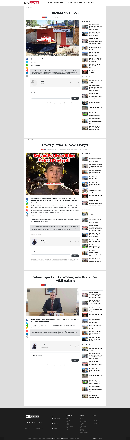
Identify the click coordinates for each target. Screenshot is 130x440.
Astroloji (95, 424)
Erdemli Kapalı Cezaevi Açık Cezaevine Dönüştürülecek (94, 54)
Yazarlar (56, 421)
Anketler (95, 420)
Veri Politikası (28, 430)
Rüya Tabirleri (97, 423)
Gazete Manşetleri (84, 432)
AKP (89, 2)
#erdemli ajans (39, 234)
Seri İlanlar (82, 429)
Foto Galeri (56, 416)
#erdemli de (61, 339)
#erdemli (33, 234)
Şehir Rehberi (83, 430)
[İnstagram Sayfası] (30, 422)
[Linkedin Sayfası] (35, 422)
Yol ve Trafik (82, 420)
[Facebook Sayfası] (26, 422)
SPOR (71, 2)
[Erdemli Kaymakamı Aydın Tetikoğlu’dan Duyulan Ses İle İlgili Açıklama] (52, 302)
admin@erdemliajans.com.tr (46, 83)
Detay (95, 438)
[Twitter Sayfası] (28, 422)
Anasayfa (27, 7)
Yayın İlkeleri (27, 428)
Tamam (100, 438)
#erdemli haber (46, 339)
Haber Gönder (39, 430)
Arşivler (56, 423)
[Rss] (37, 422)
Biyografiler (96, 421)
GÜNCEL (50, 2)
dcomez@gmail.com (44, 242)
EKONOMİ (56, 2)
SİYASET (62, 2)
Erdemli (33, 219)
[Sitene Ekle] (42, 422)
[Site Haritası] (40, 422)
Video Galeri (57, 418)
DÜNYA (85, 2)
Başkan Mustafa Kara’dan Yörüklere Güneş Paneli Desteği (95, 47)
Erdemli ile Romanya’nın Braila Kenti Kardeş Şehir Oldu (95, 66)
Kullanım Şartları (39, 427)
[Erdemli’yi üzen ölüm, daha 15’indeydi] (52, 173)
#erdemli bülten (54, 339)
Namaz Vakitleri (83, 421)
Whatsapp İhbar (39, 428)
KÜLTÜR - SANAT (78, 2)
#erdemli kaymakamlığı (69, 339)
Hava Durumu (83, 418)
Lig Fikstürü (82, 424)
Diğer (92, 2)
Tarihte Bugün (83, 426)
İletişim (55, 428)
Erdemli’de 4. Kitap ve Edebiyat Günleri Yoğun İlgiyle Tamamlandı (94, 34)
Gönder (75, 98)
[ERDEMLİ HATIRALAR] (52, 37)
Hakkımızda (27, 427)
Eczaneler (82, 423)
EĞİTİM (67, 2)
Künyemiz (56, 426)
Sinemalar (82, 427)
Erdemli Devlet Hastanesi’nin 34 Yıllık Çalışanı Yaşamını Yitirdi (95, 114)
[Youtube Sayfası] (33, 422)
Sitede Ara (96, 418)
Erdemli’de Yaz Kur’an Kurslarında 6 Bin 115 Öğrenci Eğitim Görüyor (95, 128)
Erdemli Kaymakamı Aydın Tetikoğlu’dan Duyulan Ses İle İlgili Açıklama (95, 60)
